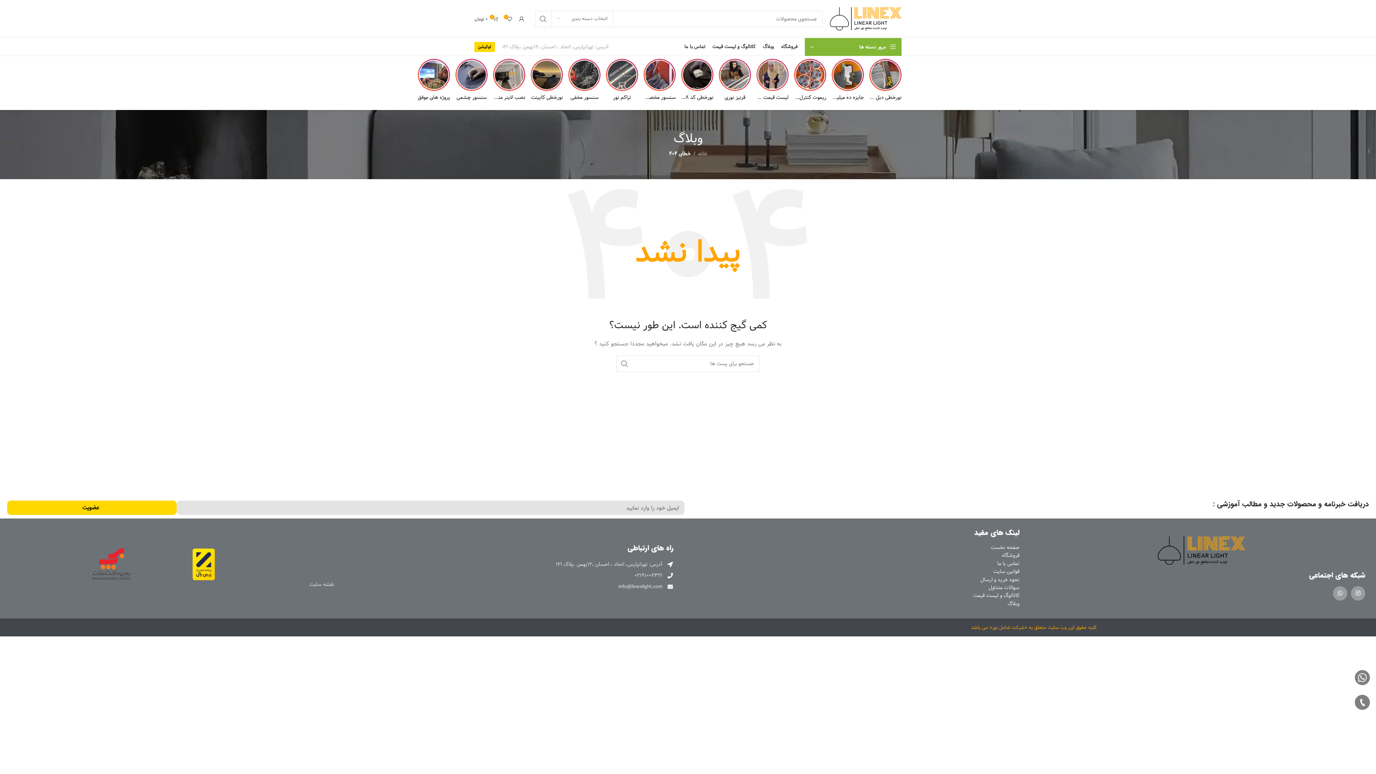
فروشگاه (1010, 555)
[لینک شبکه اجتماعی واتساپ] (1340, 593)
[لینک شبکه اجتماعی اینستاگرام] (1358, 593)
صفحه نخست (1005, 547)
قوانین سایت (1006, 571)
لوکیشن (484, 46)
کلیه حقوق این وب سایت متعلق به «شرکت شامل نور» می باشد (1034, 627)
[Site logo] (866, 18)
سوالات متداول (1004, 587)
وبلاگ (1013, 603)
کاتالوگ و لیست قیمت (996, 595)
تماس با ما (1008, 563)
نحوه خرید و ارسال (999, 579)
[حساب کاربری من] (522, 19)
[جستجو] (543, 19)
